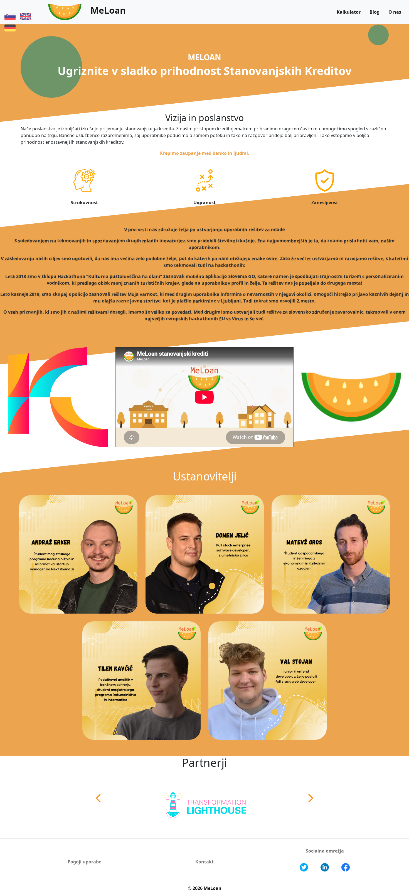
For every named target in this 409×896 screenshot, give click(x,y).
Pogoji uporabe (84, 862)
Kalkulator (349, 12)
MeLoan (108, 10)
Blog (374, 12)
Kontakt (204, 862)
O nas (394, 12)
